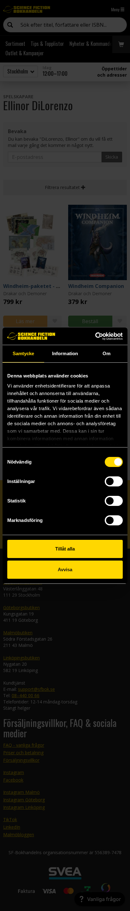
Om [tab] (106, 353)
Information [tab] (65, 353)
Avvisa (65, 569)
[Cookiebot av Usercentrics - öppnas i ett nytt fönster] (95, 336)
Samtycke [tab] (23, 353)
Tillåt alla (65, 548)
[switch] (114, 481)
